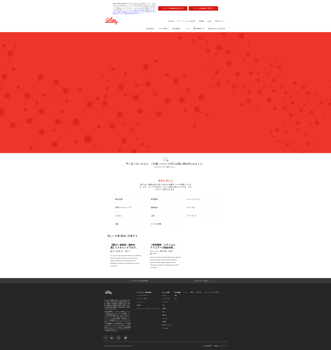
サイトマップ (223, 345)
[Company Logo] (112, 21)
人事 (163, 305)
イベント (187, 28)
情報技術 (164, 308)
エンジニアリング (166, 298)
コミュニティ (140, 302)
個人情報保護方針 (208, 345)
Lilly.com (209, 21)
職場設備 (201, 21)
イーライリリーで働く (142, 298)
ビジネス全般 (165, 328)
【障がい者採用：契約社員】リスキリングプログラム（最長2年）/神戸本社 (123, 246)
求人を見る (171, 21)
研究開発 (164, 321)
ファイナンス (165, 302)
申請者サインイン (220, 21)
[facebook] (105, 338)
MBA (176, 298)
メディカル (164, 318)
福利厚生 (139, 305)
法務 (163, 311)
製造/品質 (164, 315)
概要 (176, 295)
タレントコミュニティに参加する (186, 21)
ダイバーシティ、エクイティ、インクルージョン (148, 308)
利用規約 (216, 345)
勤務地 (191, 292)
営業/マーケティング (167, 325)
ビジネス (164, 295)
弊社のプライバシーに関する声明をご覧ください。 (127, 13)
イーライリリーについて (142, 295)
